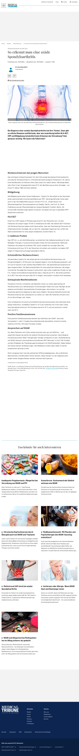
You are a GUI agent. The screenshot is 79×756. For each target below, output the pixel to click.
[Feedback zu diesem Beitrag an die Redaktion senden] (14, 76)
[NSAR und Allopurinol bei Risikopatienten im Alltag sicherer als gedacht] (20, 622)
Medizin (29, 712)
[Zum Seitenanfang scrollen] (75, 752)
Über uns (46, 712)
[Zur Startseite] (12, 5)
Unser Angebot (48, 716)
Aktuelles (30, 709)
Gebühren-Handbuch (47, 2)
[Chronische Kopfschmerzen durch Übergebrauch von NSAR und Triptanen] (20, 516)
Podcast (29, 721)
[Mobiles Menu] (4, 5)
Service (46, 709)
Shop (57, 2)
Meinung (29, 719)
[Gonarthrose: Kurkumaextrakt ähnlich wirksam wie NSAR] (59, 464)
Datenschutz (28, 732)
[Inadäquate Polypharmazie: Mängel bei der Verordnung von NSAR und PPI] (20, 464)
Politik (29, 716)
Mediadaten (47, 714)
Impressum (12, 732)
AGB (20, 732)
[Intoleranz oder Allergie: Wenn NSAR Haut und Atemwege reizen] (59, 570)
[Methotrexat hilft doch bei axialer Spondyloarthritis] (20, 570)
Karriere (46, 719)
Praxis (29, 714)
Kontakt (4, 732)
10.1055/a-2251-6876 (52, 368)
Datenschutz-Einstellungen (42, 732)
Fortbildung (30, 723)
